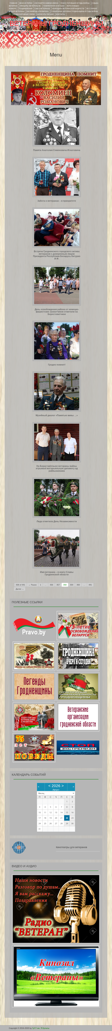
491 (90, 585)
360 (78, 585)
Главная (13, 3)
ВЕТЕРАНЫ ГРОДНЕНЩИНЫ (56, 23)
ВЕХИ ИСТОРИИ (25, 3)
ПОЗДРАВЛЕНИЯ (25, 9)
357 (58, 585)
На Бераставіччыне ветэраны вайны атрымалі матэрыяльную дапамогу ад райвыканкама (57, 468)
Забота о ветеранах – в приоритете (56, 201)
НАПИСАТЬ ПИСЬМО (45, 14)
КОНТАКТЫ (60, 14)
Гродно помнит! (56, 365)
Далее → (20, 589)
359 (71, 585)
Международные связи (24, 14)
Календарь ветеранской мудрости (68, 9)
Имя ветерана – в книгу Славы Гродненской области (56, 573)
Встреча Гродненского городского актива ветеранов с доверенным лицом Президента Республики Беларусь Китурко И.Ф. (56, 255)
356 (51, 585)
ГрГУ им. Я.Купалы (40, 1028)
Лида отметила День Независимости (57, 521)
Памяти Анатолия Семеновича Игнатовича (56, 150)
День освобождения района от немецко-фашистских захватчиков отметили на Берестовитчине (57, 311)
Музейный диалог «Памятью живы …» (57, 415)
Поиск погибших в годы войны (75, 3)
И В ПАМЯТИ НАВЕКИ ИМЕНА (46, 3)
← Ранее (33, 585)
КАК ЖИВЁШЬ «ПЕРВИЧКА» (38, 11)
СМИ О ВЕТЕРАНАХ (42, 9)
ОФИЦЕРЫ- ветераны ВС (30, 6)
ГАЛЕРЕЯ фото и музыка (54, 6)
